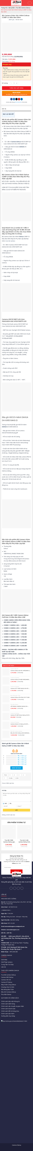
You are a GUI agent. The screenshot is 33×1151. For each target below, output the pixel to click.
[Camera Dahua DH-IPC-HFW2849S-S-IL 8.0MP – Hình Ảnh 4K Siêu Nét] (6, 671)
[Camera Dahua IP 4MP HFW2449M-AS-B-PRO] (6, 680)
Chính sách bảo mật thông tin (10, 1001)
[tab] (16, 109)
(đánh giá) (12, 19)
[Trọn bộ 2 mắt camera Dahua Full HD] (24, 832)
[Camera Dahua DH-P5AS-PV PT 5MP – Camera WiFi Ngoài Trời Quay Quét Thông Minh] (6, 698)
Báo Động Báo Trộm (7, 989)
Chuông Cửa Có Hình (7, 987)
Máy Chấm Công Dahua (8, 984)
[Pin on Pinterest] (19, 99)
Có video (11, 778)
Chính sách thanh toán (8, 1009)
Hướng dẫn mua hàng (8, 1016)
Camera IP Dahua (6, 982)
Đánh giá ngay (16, 768)
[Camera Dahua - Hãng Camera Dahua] (16, 3)
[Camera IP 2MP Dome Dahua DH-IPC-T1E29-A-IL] (6, 716)
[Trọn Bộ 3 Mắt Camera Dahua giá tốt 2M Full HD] (9, 832)
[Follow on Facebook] (11, 888)
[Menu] (2, 3)
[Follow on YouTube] (22, 888)
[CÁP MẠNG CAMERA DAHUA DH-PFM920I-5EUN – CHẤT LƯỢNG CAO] (6, 707)
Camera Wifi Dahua (7, 977)
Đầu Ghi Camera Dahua (8, 992)
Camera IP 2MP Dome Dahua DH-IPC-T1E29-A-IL (20, 715)
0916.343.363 (18, 102)
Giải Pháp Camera (6, 962)
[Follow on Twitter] (18, 888)
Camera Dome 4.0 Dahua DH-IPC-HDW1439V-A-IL (19, 724)
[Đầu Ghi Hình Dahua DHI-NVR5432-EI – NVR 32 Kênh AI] (6, 734)
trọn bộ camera (10, 241)
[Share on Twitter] (14, 99)
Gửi (16, 810)
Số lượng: (5, 83)
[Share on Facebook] (11, 99)
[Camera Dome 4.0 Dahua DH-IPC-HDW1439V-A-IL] (6, 725)
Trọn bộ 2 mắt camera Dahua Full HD (24, 841)
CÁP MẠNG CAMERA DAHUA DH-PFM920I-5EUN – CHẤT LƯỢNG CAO (19, 706)
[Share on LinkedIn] (21, 99)
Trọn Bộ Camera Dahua (23, 8)
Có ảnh (17, 778)
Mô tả (4, 109)
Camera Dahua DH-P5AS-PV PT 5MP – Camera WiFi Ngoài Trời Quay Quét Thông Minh (20, 697)
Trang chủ (4, 8)
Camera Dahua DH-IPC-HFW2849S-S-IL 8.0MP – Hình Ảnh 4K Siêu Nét (20, 670)
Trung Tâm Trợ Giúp (7, 964)
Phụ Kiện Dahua (6, 994)
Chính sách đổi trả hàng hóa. (10, 1011)
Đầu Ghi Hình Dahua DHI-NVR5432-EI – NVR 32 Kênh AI (20, 733)
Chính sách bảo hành (7, 1013)
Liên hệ (3, 967)
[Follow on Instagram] (14, 888)
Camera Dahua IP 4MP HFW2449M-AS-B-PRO (19, 679)
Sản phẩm (12, 8)
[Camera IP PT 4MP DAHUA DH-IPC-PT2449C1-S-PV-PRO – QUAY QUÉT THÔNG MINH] (6, 689)
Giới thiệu (4, 960)
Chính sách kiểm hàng (8, 1004)
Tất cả (5, 775)
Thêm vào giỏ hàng (16, 88)
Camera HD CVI (6, 980)
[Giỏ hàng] (30, 3)
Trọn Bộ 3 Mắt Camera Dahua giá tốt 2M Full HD (8, 841)
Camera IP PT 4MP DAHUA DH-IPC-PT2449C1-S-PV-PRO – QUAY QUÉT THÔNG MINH (19, 688)
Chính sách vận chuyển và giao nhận (12, 1006)
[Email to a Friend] (16, 99)
